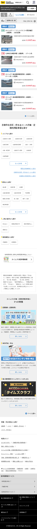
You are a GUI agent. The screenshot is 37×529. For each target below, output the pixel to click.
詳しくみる (18, 336)
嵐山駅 (4, 187)
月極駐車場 (5, 486)
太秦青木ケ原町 (7, 139)
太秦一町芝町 (6, 150)
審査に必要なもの (18, 461)
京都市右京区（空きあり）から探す (25, 172)
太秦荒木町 (29, 139)
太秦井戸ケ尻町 (18, 150)
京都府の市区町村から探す (27, 176)
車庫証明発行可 (16, 224)
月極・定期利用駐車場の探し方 (10, 457)
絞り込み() (31, 14)
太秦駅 (21, 187)
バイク (9, 426)
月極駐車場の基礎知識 (19, 442)
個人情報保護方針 (6, 498)
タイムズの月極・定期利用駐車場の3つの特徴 (14, 450)
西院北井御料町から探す (28, 168)
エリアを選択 (20, 15)
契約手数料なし (28, 224)
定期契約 (14, 242)
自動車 (3, 426)
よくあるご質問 (19, 454)
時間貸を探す (18, 2)
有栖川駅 (12, 187)
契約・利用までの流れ (7, 446)
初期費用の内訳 (5, 461)
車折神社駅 (6, 204)
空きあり (5, 224)
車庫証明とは (25, 457)
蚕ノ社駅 (16, 198)
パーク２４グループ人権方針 (8, 519)
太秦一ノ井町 (28, 144)
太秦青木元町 (18, 139)
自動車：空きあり (19, 426)
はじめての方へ (5, 442)
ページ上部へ (31, 116)
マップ (10, 15)
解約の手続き (29, 461)
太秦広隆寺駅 (6, 193)
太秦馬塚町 (6, 156)
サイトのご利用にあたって (8, 505)
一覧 (4, 15)
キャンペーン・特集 (7, 454)
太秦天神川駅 (17, 193)
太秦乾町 (28, 150)
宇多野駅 (27, 193)
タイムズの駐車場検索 (19, 259)
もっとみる (18, 163)
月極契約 (5, 242)
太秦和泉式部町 (17, 144)
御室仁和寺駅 (6, 198)
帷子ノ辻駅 (26, 198)
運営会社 (3, 512)
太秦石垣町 (6, 144)
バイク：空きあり (6, 430)
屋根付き (5, 229)
